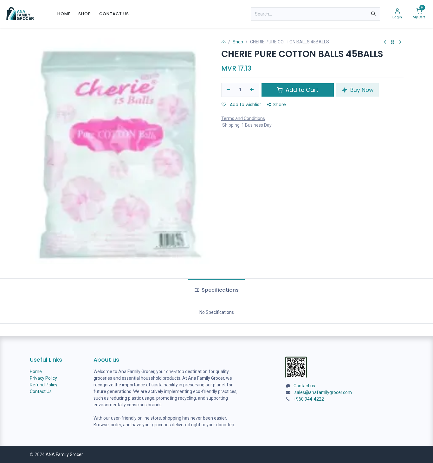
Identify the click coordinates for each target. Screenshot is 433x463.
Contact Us (41, 391)
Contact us (304, 385)
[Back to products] (393, 42)
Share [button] (279, 104)
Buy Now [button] (361, 90)
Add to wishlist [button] (245, 104)
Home (36, 371)
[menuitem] (63, 13)
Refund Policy (43, 384)
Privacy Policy (43, 378)
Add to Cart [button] (301, 90)
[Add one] (252, 90)
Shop (238, 41)
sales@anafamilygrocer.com (323, 392)
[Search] (373, 14)
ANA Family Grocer (64, 454)
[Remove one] (228, 90)
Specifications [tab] (219, 290)
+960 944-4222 (309, 399)
